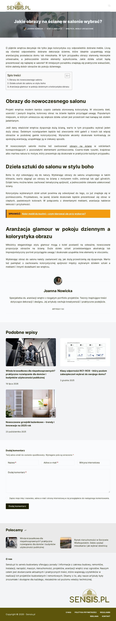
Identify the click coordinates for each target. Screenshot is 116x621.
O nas (68, 612)
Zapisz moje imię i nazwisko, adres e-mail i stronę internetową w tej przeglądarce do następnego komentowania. (59, 498)
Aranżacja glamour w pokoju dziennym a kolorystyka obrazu (39, 86)
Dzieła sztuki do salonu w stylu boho (28, 83)
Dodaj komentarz (17, 472)
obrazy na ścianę (81, 146)
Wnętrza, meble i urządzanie (79, 29)
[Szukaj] (109, 6)
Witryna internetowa (89, 462)
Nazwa (12, 462)
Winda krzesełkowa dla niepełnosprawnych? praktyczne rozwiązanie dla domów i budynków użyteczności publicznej (30, 374)
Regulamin (105, 612)
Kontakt (106, 616)
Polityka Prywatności (85, 612)
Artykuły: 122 (58, 309)
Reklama (94, 616)
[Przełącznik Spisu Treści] (66, 75)
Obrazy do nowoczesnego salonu (25, 80)
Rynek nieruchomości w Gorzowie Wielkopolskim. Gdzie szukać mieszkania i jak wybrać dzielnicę (91, 543)
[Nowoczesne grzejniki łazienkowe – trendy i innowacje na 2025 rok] (31, 404)
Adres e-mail (51, 462)
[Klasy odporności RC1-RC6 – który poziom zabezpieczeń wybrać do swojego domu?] (85, 352)
